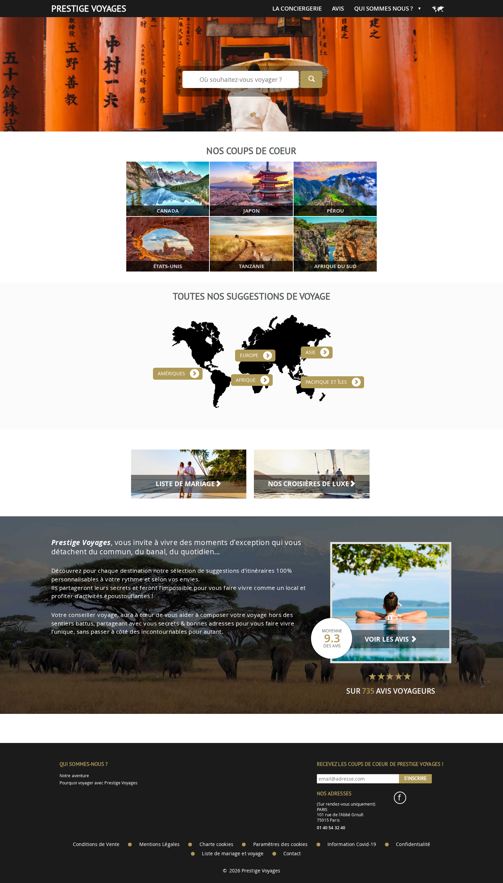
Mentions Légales (159, 844)
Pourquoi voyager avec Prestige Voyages (99, 783)
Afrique (246, 380)
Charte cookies (216, 844)
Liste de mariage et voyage (232, 853)
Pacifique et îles (326, 382)
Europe (249, 355)
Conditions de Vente (96, 844)
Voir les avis (388, 639)
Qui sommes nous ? (383, 8)
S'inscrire (415, 778)
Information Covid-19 (351, 844)
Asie (310, 352)
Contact (292, 853)
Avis (338, 8)
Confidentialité (413, 844)
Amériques (171, 373)
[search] (311, 79)
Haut (479, 861)
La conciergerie (297, 8)
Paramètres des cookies (280, 844)
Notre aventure (74, 776)
